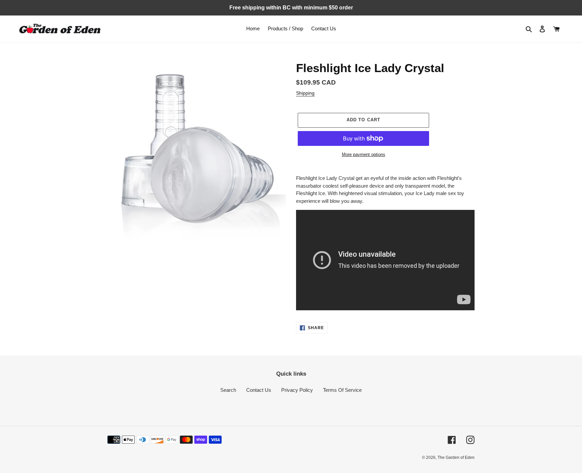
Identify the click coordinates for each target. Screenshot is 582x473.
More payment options (363, 154)
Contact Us (258, 390)
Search (228, 390)
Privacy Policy (297, 390)
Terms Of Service (342, 390)
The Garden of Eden (456, 457)
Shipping (305, 93)
